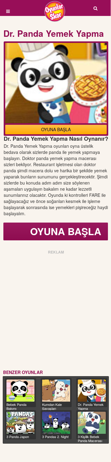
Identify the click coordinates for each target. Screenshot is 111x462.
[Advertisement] (55, 311)
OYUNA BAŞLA (56, 129)
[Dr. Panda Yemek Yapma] (92, 391)
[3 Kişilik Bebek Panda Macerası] (92, 423)
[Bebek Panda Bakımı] (20, 391)
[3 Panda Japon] (20, 423)
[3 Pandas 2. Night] (56, 423)
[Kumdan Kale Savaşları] (56, 391)
